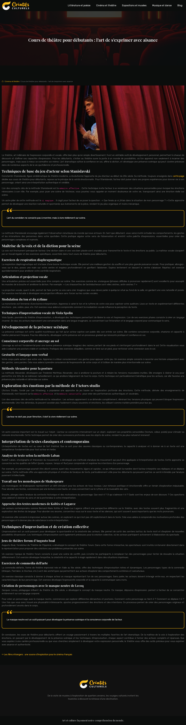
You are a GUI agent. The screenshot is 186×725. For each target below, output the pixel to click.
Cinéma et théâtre (106, 5)
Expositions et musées (134, 5)
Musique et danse (162, 5)
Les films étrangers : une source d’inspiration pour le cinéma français (38, 654)
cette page (178, 176)
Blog (179, 5)
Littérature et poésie (79, 5)
